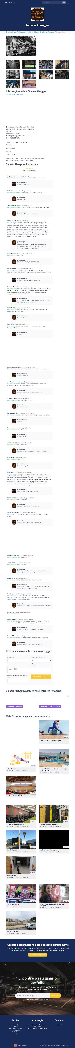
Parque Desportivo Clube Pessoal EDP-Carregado (52, 905)
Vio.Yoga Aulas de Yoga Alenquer (50, 740)
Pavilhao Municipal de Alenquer (17, 796)
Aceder (16, 1026)
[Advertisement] (54, 47)
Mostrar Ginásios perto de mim (38, 1000)
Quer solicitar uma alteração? (14, 94)
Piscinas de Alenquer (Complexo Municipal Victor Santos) (53, 769)
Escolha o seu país (22, 1045)
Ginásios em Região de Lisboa (28, 32)
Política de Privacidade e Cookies (37, 1028)
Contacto (59, 1025)
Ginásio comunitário (13, 931)
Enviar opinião (42, 676)
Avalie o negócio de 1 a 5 (38, 657)
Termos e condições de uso (37, 1025)
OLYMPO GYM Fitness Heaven (49, 824)
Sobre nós (15, 1025)
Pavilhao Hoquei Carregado (48, 850)
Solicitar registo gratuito (38, 955)
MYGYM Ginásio (11, 876)
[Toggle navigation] (68, 3)
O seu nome (10, 657)
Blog (15, 1034)
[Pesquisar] (64, 2)
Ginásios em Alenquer (47, 32)
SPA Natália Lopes (12, 769)
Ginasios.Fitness (11, 32)
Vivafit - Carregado (13, 904)
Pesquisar (56, 996)
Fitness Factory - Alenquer (15, 824)
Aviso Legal (37, 1026)
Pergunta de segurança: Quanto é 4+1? (17, 676)
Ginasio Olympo (12, 850)
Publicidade (15, 1032)
